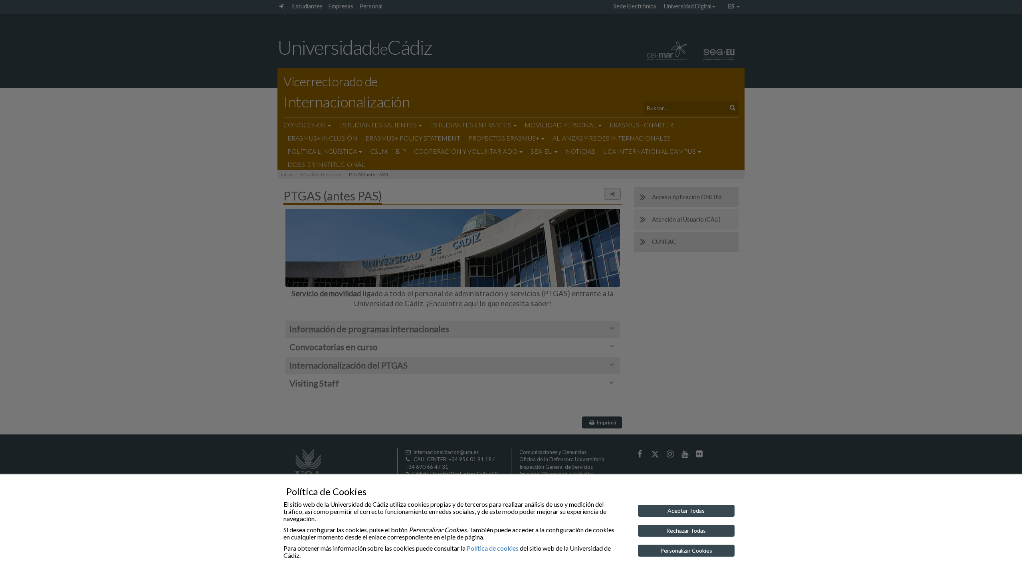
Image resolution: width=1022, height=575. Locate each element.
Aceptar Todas (686, 510)
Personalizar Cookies (686, 550)
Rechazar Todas (686, 530)
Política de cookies (493, 548)
